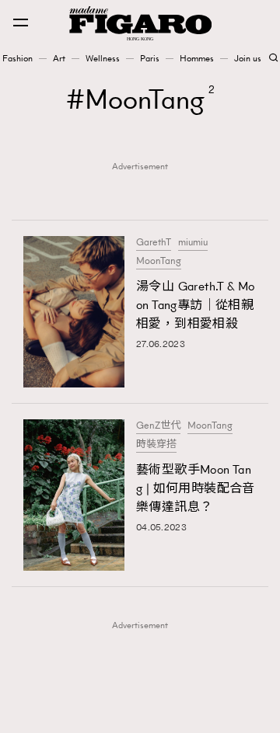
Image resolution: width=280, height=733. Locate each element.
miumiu (193, 242)
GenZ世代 (158, 425)
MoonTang (158, 261)
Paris (149, 58)
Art (59, 58)
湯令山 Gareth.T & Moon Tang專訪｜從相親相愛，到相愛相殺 (195, 305)
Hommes (197, 58)
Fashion (17, 58)
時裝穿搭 (156, 444)
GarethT (153, 242)
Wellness (103, 58)
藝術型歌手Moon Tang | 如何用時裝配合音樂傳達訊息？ (195, 488)
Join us (247, 58)
